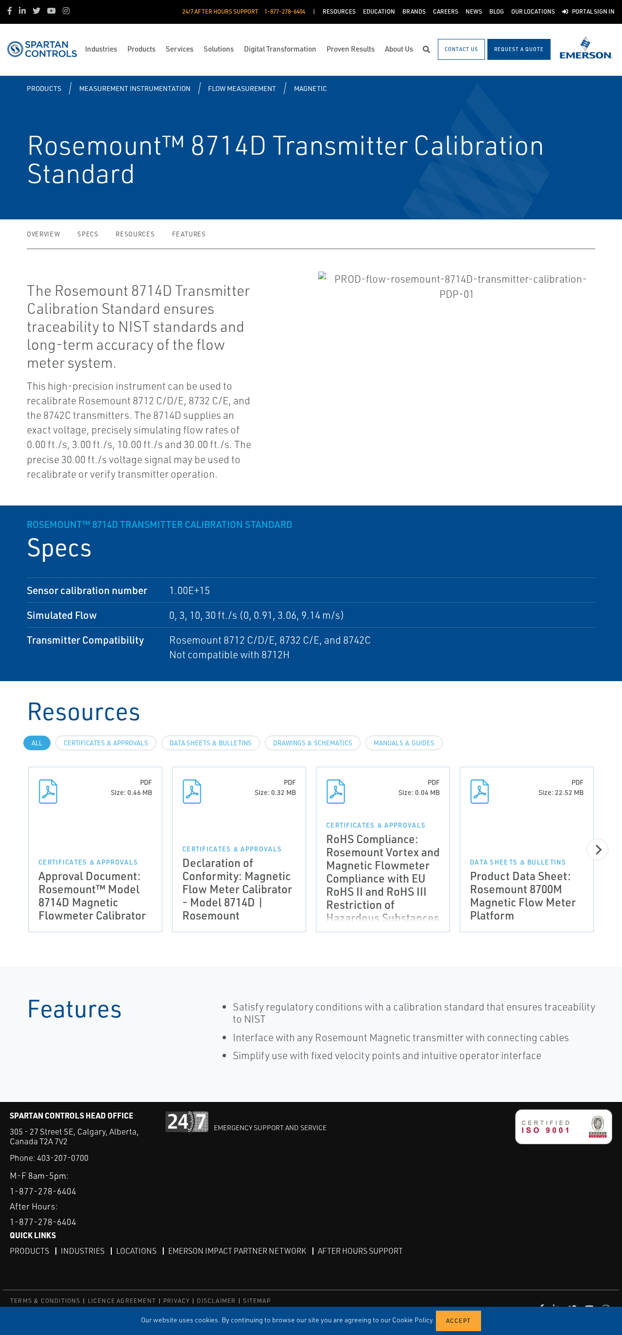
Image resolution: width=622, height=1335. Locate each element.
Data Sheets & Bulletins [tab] (211, 743)
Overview (43, 234)
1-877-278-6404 (43, 1191)
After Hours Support (360, 1251)
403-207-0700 (62, 1158)
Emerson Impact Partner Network (237, 1251)
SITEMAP (256, 1300)
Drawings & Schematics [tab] (312, 743)
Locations (136, 1251)
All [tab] (37, 743)
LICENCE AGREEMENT (122, 1300)
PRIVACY (176, 1300)
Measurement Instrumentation (134, 88)
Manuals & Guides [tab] (404, 743)
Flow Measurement (242, 88)
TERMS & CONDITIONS (45, 1300)
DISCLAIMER (216, 1300)
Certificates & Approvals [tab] (106, 743)
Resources (135, 234)
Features (189, 234)
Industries (82, 1251)
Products (44, 88)
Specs (87, 234)
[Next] (597, 850)
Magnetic (310, 88)
